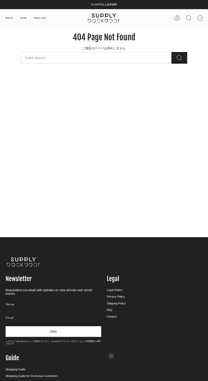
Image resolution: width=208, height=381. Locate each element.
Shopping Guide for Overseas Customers (32, 375)
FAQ (109, 309)
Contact (112, 316)
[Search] (179, 58)
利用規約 (90, 341)
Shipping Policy (116, 303)
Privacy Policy (116, 296)
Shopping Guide (16, 369)
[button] (9, 18)
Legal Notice (114, 289)
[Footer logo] (23, 262)
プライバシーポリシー (69, 341)
